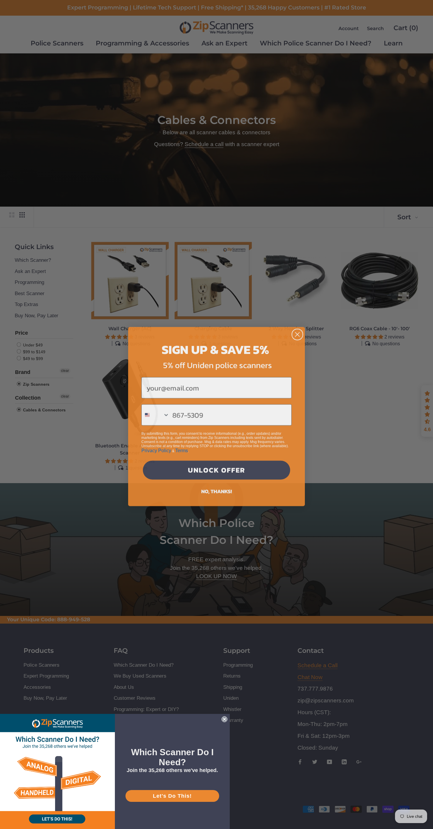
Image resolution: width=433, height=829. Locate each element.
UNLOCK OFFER (216, 468)
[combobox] (155, 413)
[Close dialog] (297, 332)
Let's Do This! (172, 796)
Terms (181, 448)
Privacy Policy (156, 448)
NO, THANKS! (216, 489)
